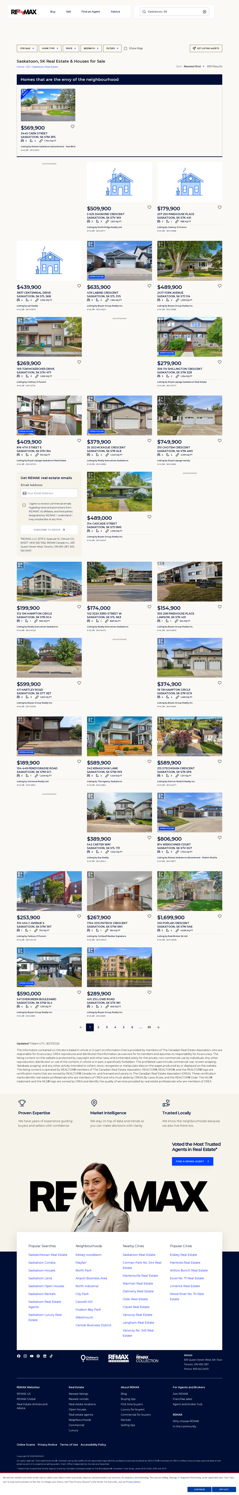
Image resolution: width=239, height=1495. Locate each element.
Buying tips (128, 1399)
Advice (115, 11)
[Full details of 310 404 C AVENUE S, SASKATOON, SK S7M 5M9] (49, 891)
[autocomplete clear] (204, 12)
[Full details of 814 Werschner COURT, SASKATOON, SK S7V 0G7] (189, 812)
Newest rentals (78, 1399)
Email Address (31, 485)
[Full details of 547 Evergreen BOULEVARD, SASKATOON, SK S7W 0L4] (49, 967)
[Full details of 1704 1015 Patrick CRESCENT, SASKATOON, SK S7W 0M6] (119, 891)
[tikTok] (51, 1356)
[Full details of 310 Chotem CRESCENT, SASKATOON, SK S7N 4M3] (189, 415)
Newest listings (78, 1393)
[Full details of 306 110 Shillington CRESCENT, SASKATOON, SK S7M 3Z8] (189, 337)
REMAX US (24, 1393)
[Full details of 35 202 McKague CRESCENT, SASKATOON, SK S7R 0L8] (119, 415)
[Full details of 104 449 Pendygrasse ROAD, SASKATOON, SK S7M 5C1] (49, 736)
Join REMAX (180, 1393)
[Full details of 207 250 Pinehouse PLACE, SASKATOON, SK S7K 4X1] (189, 182)
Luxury (73, 1430)
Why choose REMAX (186, 1421)
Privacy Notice (47, 1444)
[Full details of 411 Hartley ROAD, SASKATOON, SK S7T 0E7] (49, 658)
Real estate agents (81, 1414)
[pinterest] (38, 1356)
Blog (124, 1393)
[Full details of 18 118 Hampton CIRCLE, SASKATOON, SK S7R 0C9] (189, 658)
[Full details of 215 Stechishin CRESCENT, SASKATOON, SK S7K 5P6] (189, 736)
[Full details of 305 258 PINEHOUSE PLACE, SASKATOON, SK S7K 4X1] (189, 581)
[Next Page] (158, 1027)
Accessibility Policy (93, 1444)
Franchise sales (182, 1399)
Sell (68, 11)
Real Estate (47, 1255)
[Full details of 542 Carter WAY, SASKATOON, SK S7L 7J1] (119, 812)
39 (149, 1027)
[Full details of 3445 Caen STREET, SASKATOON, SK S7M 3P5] (48, 105)
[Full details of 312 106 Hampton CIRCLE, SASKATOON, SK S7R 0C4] (49, 581)
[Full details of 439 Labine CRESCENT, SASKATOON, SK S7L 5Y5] (119, 261)
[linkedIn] (45, 1356)
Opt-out (224, 1489)
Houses (41, 1270)
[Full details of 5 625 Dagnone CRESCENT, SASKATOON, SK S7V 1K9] (119, 182)
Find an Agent (90, 11)
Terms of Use (69, 1444)
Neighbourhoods (80, 1419)
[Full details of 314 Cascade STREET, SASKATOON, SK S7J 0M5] (119, 491)
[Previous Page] (81, 1027)
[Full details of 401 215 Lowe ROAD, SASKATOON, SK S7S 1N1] (119, 967)
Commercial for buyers (136, 1414)
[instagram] (25, 1356)
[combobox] (174, 11)
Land (40, 1278)
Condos (42, 1262)
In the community (184, 1426)
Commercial (76, 1425)
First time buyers (132, 1404)
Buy (52, 11)
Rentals (42, 1294)
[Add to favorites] (72, 126)
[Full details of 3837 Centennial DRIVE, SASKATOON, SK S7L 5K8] (49, 261)
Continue (199, 1489)
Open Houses (46, 1286)
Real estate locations (82, 1404)
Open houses (77, 1409)
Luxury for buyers (132, 1409)
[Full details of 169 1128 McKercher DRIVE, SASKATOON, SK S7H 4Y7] (49, 337)
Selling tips (128, 1425)
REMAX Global (26, 1399)
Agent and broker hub (187, 1404)
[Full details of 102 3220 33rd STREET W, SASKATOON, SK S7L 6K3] (119, 581)
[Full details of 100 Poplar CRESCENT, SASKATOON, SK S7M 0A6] (189, 891)
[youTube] (32, 1356)
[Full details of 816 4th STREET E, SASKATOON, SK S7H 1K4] (49, 415)
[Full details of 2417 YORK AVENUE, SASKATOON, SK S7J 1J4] (189, 261)
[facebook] (19, 1356)
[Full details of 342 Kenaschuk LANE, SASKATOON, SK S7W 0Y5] (119, 736)
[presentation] (48, 105)
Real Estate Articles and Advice (32, 1406)
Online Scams (26, 1444)
